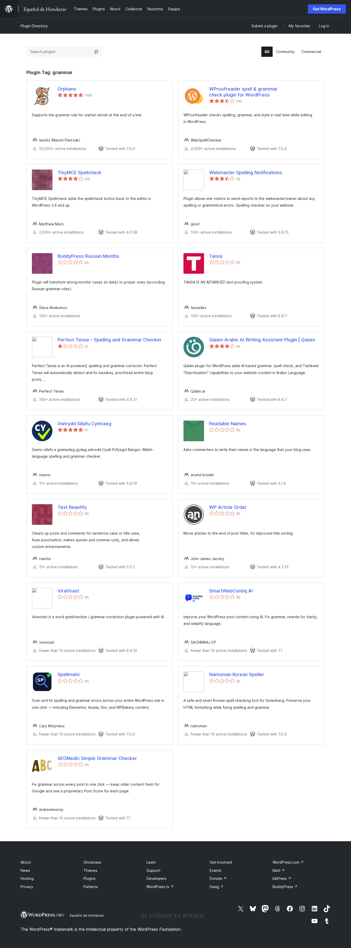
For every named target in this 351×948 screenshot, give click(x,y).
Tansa (215, 256)
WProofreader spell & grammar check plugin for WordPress (243, 92)
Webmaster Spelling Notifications (245, 172)
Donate (218, 878)
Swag (217, 886)
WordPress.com (288, 862)
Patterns (91, 886)
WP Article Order (228, 507)
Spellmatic (69, 674)
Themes (90, 870)
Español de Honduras (87, 915)
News (25, 870)
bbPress (282, 878)
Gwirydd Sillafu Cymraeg (84, 423)
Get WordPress (327, 9)
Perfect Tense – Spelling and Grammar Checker (110, 339)
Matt (279, 870)
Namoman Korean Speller (236, 674)
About (26, 862)
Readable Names (227, 423)
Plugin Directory (34, 26)
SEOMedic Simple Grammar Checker (97, 758)
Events (215, 870)
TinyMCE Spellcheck (79, 172)
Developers (156, 878)
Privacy (27, 886)
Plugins (90, 878)
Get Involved (221, 862)
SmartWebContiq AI (231, 590)
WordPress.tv (160, 886)
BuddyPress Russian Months (88, 256)
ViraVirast (68, 590)
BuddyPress (285, 886)
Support (153, 870)
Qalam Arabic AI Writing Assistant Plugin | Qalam (262, 339)
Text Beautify (72, 507)
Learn (151, 862)
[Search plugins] (96, 52)
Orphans (67, 89)
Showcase (92, 862)
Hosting (27, 878)
